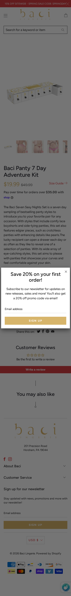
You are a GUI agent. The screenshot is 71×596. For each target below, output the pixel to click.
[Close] (66, 272)
